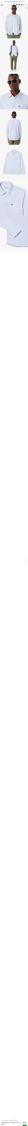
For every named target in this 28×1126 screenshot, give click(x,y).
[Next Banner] (26, 1)
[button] (11, 5)
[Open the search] (23, 5)
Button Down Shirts (14, 1120)
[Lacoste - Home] (2, 5)
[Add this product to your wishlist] (26, 8)
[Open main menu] (26, 5)
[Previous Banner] (1, 1)
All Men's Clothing (5, 1120)
